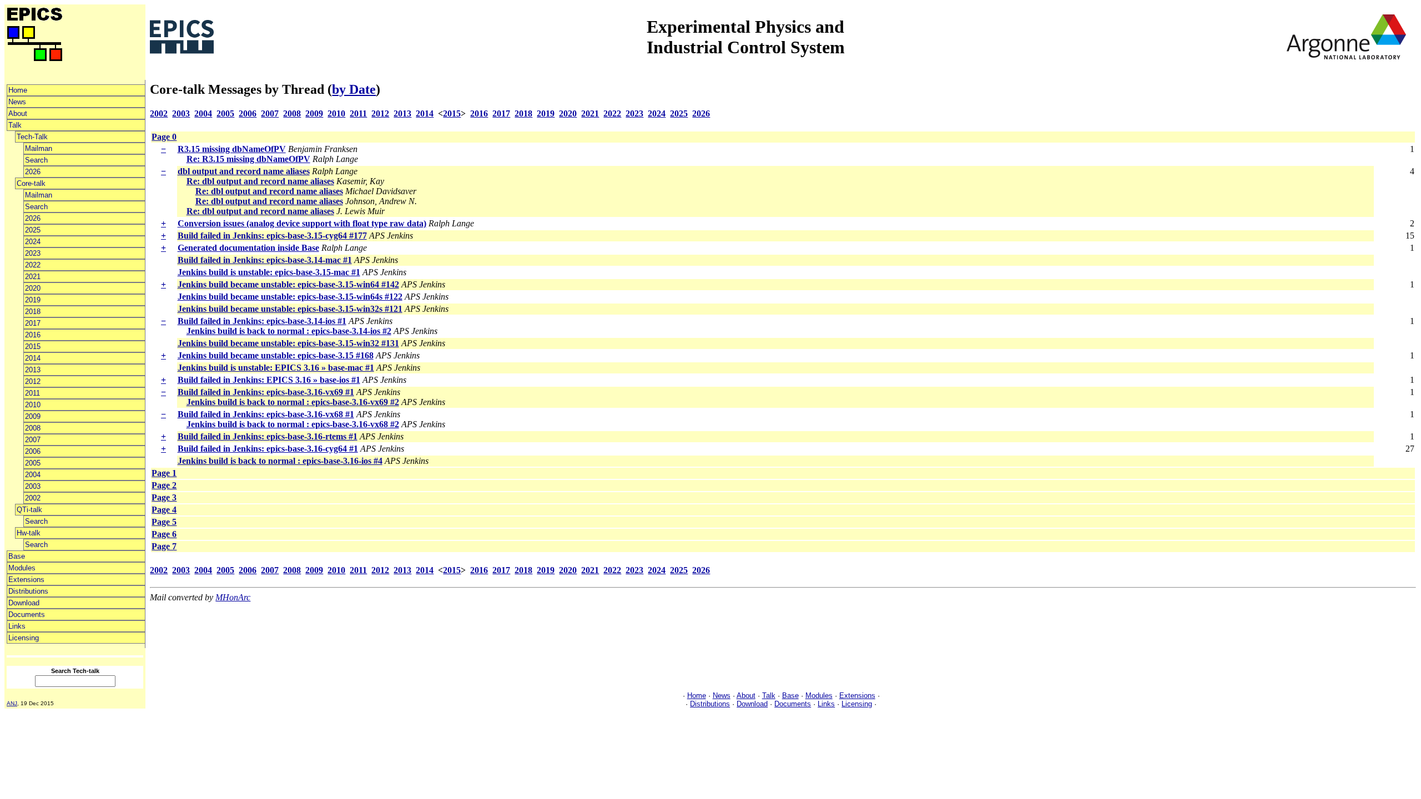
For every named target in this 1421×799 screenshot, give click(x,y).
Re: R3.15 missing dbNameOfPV (248, 159)
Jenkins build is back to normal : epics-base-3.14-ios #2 (289, 331)
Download (23, 603)
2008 (33, 428)
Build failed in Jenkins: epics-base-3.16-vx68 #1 (266, 414)
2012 (33, 381)
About (17, 113)
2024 (33, 241)
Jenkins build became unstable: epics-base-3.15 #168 (276, 355)
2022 (33, 265)
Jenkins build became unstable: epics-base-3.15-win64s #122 (290, 296)
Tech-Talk (32, 137)
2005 (33, 463)
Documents (26, 614)
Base (16, 556)
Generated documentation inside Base (248, 247)
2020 (33, 288)
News (17, 102)
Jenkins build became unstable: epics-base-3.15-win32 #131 (288, 343)
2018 (33, 311)
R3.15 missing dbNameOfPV (232, 149)
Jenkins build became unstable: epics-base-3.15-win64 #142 (288, 284)
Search (36, 160)
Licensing (23, 638)
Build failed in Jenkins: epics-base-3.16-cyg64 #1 (268, 448)
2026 (33, 172)
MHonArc (232, 597)
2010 (33, 405)
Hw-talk (29, 533)
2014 (33, 358)
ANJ (12, 703)
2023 (33, 253)
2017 (33, 323)
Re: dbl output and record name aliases (260, 181)
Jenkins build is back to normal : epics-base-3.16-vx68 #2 (293, 424)
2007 (33, 440)
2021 (33, 276)
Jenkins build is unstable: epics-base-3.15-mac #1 (269, 272)
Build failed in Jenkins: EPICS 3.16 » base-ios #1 (269, 380)
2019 (33, 300)
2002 (33, 498)
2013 (33, 370)
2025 (33, 230)
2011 (32, 393)
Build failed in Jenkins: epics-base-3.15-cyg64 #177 (272, 235)
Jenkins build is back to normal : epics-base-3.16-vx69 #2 (293, 402)
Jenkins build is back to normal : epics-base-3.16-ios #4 (280, 461)
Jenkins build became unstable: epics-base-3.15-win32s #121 (290, 308)
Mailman (38, 148)
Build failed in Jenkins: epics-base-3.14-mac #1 (265, 260)
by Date (354, 89)
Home (17, 90)
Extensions (26, 579)
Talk (15, 125)
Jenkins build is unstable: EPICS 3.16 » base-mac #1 (276, 367)
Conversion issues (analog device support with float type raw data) (302, 223)
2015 (33, 346)
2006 (33, 451)
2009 (33, 416)
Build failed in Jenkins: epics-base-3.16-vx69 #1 (266, 392)
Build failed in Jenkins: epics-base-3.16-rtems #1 (267, 436)
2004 (33, 475)
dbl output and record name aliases (244, 171)
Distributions (28, 591)
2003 (33, 486)
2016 (33, 335)
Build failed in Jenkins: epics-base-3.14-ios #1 (262, 321)
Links (17, 626)
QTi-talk (29, 509)
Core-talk (31, 183)
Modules (22, 568)
